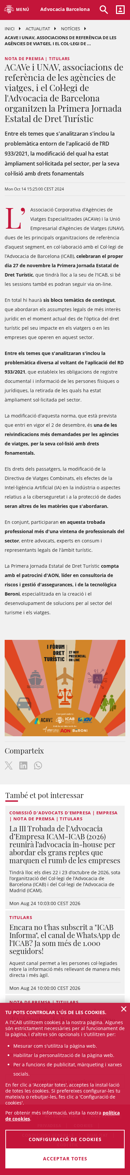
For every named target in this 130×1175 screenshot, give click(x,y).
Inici (10, 29)
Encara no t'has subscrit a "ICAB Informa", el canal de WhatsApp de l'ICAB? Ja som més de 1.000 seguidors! (64, 939)
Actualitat (38, 29)
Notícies (70, 29)
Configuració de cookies (65, 1139)
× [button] (123, 1009)
